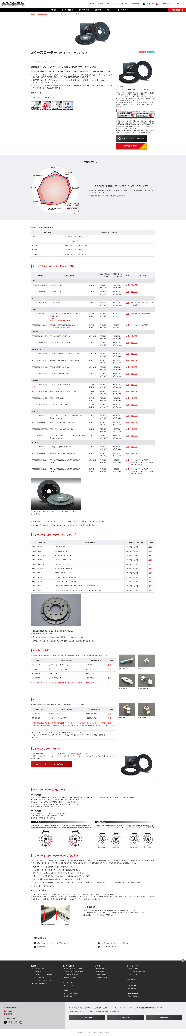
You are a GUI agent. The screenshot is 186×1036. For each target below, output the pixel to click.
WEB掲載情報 (132, 988)
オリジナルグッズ (84, 10)
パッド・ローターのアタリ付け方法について (52, 943)
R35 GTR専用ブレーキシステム (112, 947)
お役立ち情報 (68, 996)
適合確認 (124, 4)
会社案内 (91, 4)
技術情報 (98, 10)
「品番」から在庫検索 (71, 974)
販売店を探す (135, 4)
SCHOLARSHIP (133, 969)
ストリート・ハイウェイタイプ (41, 980)
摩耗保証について (101, 969)
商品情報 (53, 10)
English (171, 4)
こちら (36, 737)
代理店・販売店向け (134, 996)
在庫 (127, 285)
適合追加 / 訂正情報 (70, 977)
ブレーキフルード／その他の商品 (42, 974)
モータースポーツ (123, 10)
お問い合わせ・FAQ (112, 4)
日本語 (164, 4)
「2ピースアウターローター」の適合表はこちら (51, 764)
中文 (178, 4)
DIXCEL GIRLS (132, 974)
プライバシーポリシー (103, 977)
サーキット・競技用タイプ (52, 61)
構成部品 (134, 285)
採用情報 (100, 4)
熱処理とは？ (41, 947)
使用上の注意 (100, 972)
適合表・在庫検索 (67, 10)
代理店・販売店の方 (177, 10)
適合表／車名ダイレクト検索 (73, 969)
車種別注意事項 (100, 974)
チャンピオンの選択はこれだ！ (137, 972)
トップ (32, 14)
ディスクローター (42, 14)
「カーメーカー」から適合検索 (73, 972)
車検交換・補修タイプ (39, 977)
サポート (109, 10)
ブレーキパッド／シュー (39, 969)
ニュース (130, 982)
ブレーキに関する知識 (71, 993)
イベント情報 (132, 985)
